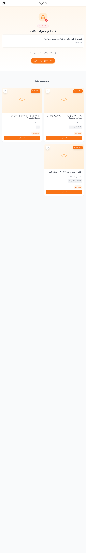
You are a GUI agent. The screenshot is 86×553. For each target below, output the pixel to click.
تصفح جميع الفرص (41, 60)
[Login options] (4, 3)
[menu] (82, 3)
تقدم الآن (64, 138)
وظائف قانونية (77, 91)
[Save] (48, 91)
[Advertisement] (43, 548)
